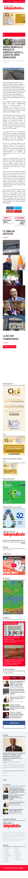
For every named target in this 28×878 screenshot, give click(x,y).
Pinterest (18, 211)
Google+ (10, 211)
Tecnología (18, 859)
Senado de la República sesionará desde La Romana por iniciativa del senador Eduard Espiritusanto (17, 715)
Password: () (6, 775)
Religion (17, 857)
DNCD (16, 850)
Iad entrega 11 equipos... (7, 221)
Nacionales (18, 855)
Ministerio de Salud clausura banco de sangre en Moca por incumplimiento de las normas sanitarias (17, 691)
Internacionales (8, 855)
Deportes (6, 852)
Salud (5, 859)
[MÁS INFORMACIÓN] (14, 21)
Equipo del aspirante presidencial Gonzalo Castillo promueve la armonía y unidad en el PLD (17, 707)
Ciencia (6, 850)
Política (6, 857)
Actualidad (7, 848)
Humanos (17, 854)
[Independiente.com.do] (12, 828)
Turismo (6, 861)
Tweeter (19, 207)
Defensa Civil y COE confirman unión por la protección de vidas (17, 698)
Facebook (10, 207)
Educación (7, 854)
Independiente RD (14, 867)
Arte (16, 848)
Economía (17, 852)
